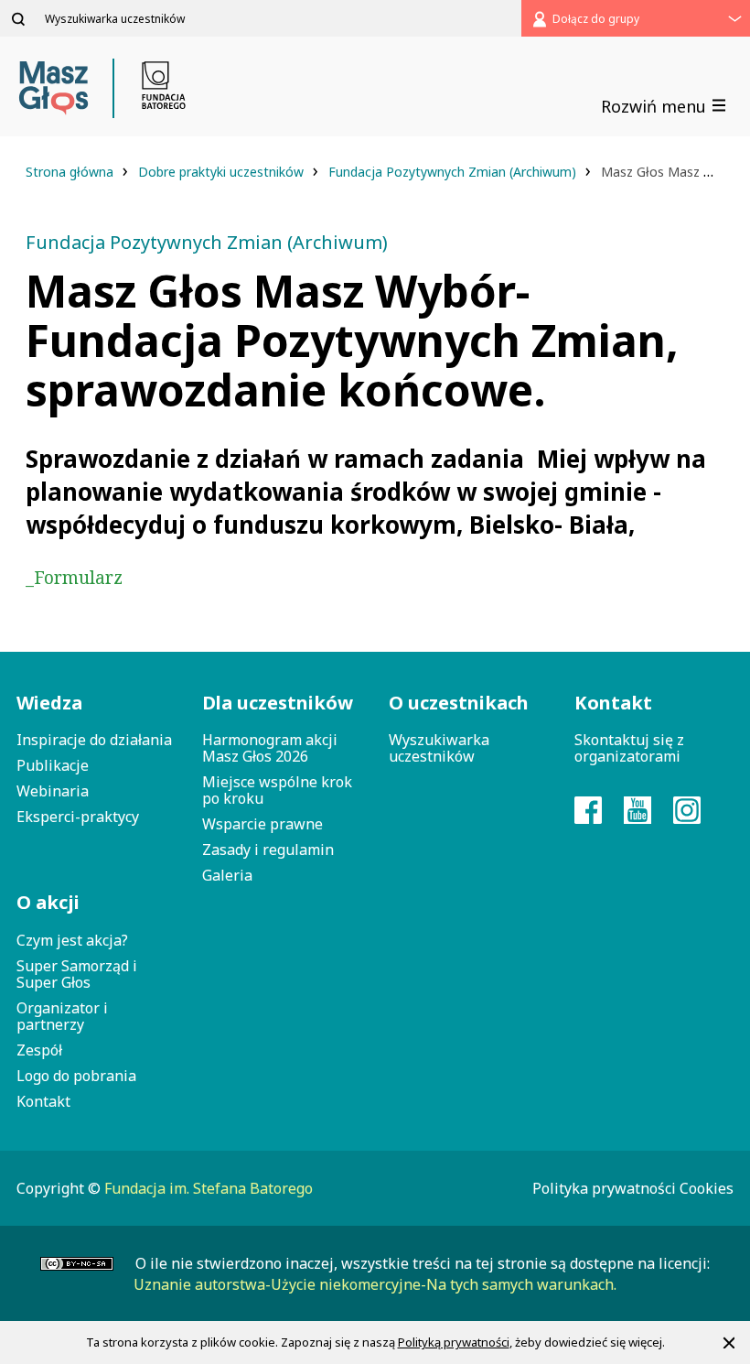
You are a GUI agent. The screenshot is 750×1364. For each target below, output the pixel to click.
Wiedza (49, 702)
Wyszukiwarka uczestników (439, 748)
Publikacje (52, 765)
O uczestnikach (459, 702)
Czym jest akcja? (72, 940)
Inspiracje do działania (94, 740)
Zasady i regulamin (268, 849)
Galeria (227, 875)
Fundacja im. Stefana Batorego (208, 1188)
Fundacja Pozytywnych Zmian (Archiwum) (454, 171)
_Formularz (74, 578)
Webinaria (52, 791)
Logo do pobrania (76, 1076)
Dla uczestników (277, 702)
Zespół (39, 1050)
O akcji (48, 902)
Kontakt (43, 1101)
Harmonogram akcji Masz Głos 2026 (270, 748)
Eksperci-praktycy (77, 816)
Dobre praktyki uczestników (222, 171)
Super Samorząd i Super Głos (76, 974)
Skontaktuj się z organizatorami (629, 748)
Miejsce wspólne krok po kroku (277, 790)
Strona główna (71, 171)
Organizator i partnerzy (62, 1016)
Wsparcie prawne (262, 824)
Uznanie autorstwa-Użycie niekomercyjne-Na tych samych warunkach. (375, 1284)
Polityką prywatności (453, 1342)
